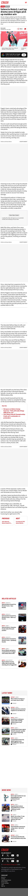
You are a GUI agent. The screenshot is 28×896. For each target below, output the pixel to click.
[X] (8, 856)
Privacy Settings (5, 883)
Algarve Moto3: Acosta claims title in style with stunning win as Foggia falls (9, 663)
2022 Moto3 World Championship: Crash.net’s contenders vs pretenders (14, 416)
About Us (3, 877)
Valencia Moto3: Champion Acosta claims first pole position (9, 629)
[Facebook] (3, 856)
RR (11, 814)
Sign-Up (3, 886)
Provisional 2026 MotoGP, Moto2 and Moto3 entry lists (18, 837)
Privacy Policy (4, 881)
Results (8, 602)
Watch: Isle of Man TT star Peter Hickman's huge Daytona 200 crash (17, 818)
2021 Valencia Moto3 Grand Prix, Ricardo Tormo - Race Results (7, 522)
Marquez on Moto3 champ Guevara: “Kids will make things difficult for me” (13, 411)
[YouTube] (13, 856)
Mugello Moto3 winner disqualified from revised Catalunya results (17, 807)
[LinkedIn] (18, 856)
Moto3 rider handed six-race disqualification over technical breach (18, 797)
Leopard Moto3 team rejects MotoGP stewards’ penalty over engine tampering (18, 731)
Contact (3, 878)
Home (2, 6)
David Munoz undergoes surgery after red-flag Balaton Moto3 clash (17, 720)
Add (24, 55)
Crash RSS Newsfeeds (6, 880)
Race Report (9, 660)
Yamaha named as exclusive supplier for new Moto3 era (18, 709)
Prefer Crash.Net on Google (13, 54)
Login (2, 884)
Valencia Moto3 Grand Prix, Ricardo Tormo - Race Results (9, 606)
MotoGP (13, 697)
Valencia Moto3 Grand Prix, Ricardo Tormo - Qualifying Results (9, 640)
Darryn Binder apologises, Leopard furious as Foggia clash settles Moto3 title (9, 652)
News (7, 625)
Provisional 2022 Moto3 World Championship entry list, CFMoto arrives (21, 522)
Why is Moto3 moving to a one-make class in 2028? (17, 699)
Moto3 (7, 6)
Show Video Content (14, 215)
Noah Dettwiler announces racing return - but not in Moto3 (18, 828)
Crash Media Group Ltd (10, 864)
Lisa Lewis (3, 28)
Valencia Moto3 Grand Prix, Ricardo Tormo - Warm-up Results (9, 617)
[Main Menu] (26, 2)
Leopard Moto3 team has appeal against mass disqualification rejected (17, 741)
